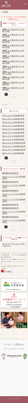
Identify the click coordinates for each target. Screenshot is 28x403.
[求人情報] (14, 328)
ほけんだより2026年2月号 (13, 136)
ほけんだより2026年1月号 (13, 139)
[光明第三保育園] (6, 8)
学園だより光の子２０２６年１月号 (13, 62)
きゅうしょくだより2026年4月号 (13, 212)
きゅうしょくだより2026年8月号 (13, 177)
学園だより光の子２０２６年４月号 (13, 46)
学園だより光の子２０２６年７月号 (13, 30)
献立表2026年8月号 (10, 173)
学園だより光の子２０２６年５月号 (13, 41)
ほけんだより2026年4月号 (13, 129)
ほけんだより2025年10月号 (13, 150)
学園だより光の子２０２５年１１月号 (13, 73)
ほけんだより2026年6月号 (13, 122)
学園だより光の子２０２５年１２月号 (13, 67)
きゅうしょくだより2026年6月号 (13, 195)
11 (21, 226)
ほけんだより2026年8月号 (13, 116)
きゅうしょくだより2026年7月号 (13, 186)
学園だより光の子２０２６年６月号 (13, 36)
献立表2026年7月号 (10, 182)
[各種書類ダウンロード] (14, 309)
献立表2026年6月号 (10, 191)
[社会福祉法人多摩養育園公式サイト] (14, 288)
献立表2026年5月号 (10, 205)
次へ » (14, 97)
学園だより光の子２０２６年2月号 (13, 57)
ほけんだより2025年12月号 (13, 143)
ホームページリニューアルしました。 (13, 245)
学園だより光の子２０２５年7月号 (13, 89)
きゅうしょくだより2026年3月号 (13, 221)
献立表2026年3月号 (10, 217)
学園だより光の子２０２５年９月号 (13, 78)
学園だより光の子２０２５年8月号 (13, 83)
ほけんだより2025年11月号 (13, 146)
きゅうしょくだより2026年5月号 (13, 200)
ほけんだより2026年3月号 (13, 133)
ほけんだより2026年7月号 (13, 119)
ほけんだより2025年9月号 (13, 153)
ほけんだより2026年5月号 (13, 126)
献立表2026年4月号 (10, 208)
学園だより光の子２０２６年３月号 (13, 51)
